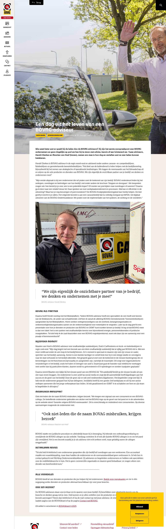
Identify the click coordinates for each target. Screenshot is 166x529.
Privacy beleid (128, 527)
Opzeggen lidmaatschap (102, 527)
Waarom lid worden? (69, 524)
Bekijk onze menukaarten (115, 479)
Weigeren (139, 521)
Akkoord (139, 507)
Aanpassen (139, 514)
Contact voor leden (69, 527)
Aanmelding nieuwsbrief (102, 524)
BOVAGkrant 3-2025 (67, 506)
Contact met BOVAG (88, 501)
